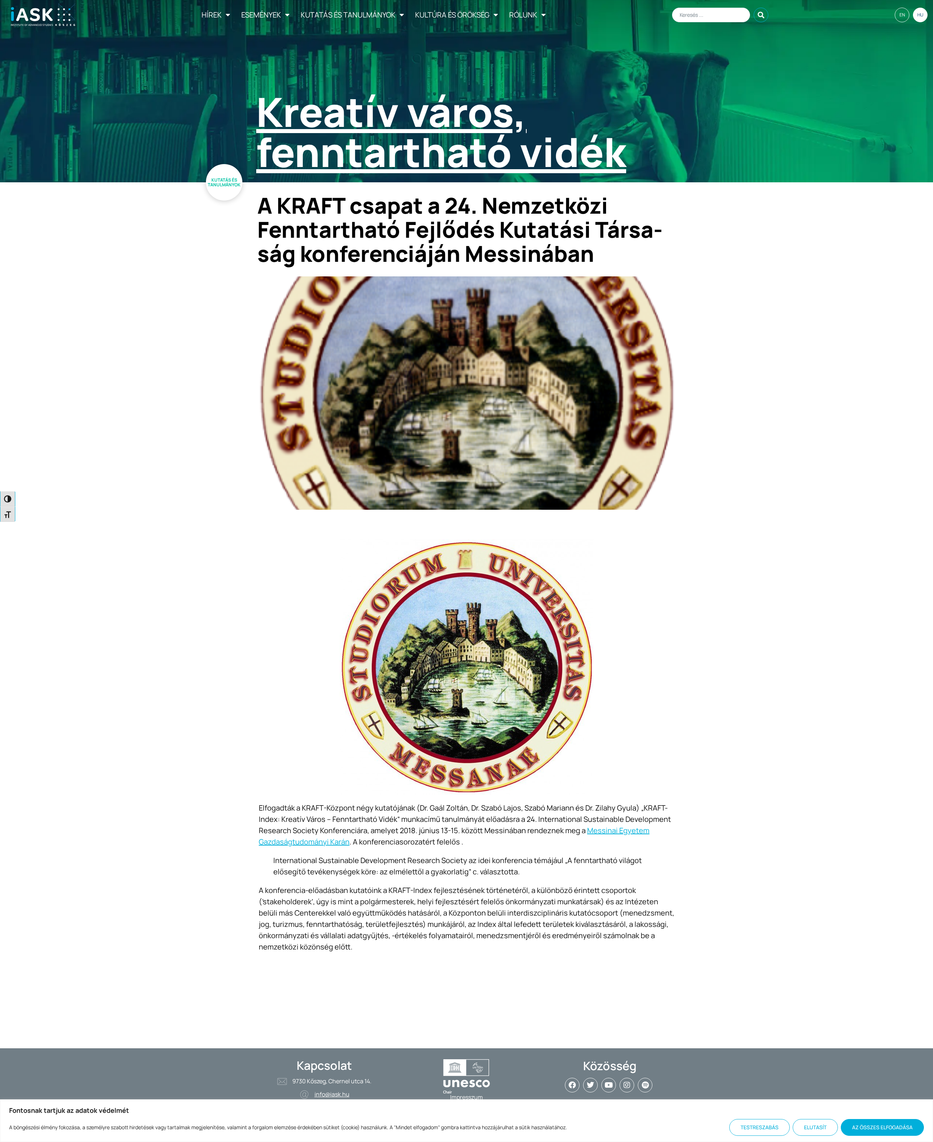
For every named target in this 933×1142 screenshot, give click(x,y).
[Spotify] (645, 1085)
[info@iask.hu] (304, 1094)
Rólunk (523, 15)
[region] (466, 1120)
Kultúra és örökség (452, 15)
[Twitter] (590, 1085)
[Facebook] (572, 1085)
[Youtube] (608, 1085)
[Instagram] (627, 1085)
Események (261, 15)
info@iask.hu (332, 1094)
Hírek (212, 15)
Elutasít (815, 1127)
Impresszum (466, 1097)
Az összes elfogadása (882, 1127)
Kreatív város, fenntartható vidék (441, 132)
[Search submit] (761, 15)
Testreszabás (759, 1127)
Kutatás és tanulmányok (348, 15)
